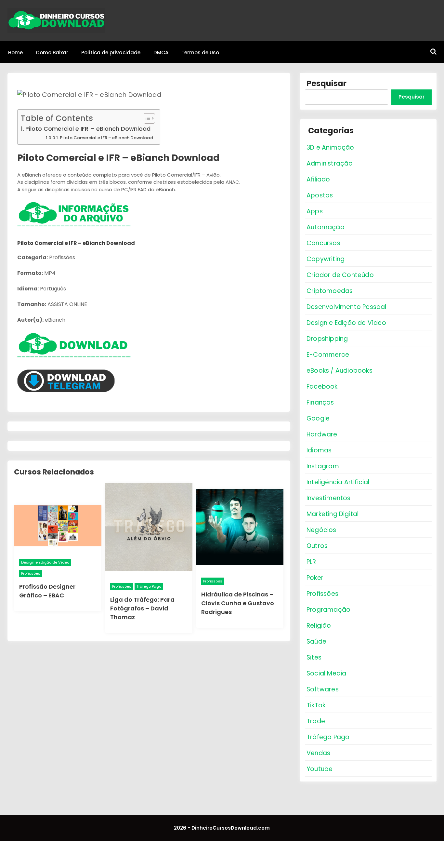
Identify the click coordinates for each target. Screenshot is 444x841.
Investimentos (329, 498)
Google (318, 418)
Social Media (326, 673)
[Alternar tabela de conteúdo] (146, 118)
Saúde (316, 641)
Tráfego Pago (149, 586)
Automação (326, 227)
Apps (315, 211)
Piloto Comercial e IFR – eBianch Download (87, 129)
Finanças (320, 402)
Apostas (320, 195)
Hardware (322, 434)
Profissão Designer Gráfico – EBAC (47, 590)
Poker (315, 577)
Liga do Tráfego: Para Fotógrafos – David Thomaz (142, 608)
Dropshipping (327, 338)
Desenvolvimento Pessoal (346, 306)
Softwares (323, 689)
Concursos (323, 243)
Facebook (322, 386)
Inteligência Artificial (338, 482)
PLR (311, 561)
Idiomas (319, 450)
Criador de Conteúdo (340, 275)
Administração (330, 163)
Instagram (323, 466)
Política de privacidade (110, 52)
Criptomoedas (330, 291)
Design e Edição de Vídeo (45, 562)
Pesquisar (326, 83)
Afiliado (318, 179)
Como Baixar (52, 52)
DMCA (160, 52)
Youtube (320, 769)
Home (15, 52)
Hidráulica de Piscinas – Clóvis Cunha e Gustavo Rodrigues (237, 603)
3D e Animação (330, 147)
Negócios (321, 530)
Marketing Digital (333, 514)
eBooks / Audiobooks (339, 370)
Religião (319, 625)
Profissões (30, 573)
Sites (314, 657)
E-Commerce (328, 354)
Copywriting (326, 259)
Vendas (318, 753)
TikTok (316, 705)
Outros (317, 545)
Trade (316, 721)
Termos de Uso (200, 52)
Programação (328, 609)
